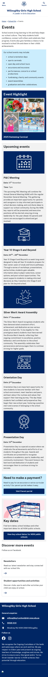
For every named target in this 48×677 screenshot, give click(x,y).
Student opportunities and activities (21, 581)
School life (12, 21)
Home (4, 21)
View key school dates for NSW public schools (24, 535)
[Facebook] (3, 639)
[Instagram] (10, 639)
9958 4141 (12, 623)
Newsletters (10, 561)
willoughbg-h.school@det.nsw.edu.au (23, 618)
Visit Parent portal (24, 491)
